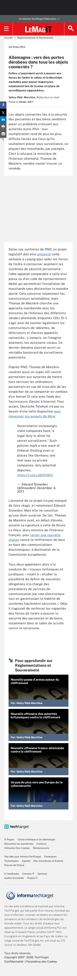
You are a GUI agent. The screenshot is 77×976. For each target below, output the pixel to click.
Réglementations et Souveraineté (35, 37)
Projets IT (32, 878)
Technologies (11, 861)
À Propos (9, 839)
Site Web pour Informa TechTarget (22, 856)
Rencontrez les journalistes (18, 843)
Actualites (17, 47)
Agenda (26, 861)
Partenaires (50, 856)
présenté (44, 254)
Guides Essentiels (14, 878)
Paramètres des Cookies (41, 961)
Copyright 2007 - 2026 (18, 957)
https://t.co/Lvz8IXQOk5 (35, 475)
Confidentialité (13, 961)
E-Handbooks (11, 873)
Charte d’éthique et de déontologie (36, 839)
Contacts (41, 843)
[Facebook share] (3, 105)
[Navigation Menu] (6, 29)
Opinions (42, 873)
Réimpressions (41, 848)
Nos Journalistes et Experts (48, 861)
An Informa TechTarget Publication (37, 19)
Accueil (8, 37)
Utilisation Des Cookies (17, 848)
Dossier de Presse (14, 865)
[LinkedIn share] (3, 119)
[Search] (70, 29)
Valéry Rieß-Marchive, (22, 97)
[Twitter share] (3, 112)
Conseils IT (28, 873)
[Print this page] (3, 127)
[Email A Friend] (3, 134)
